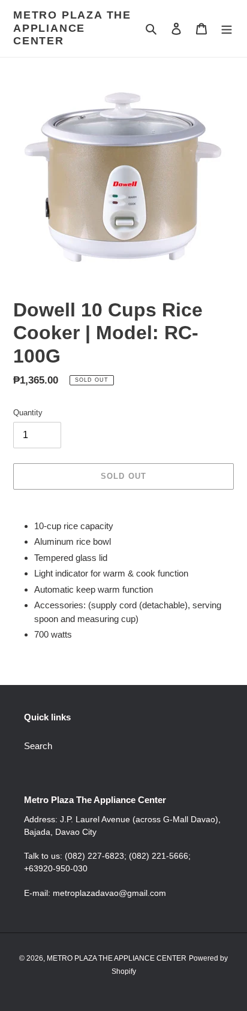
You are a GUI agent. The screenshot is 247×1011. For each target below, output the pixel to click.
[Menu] (226, 28)
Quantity (28, 412)
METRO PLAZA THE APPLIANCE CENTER (72, 28)
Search (38, 746)
